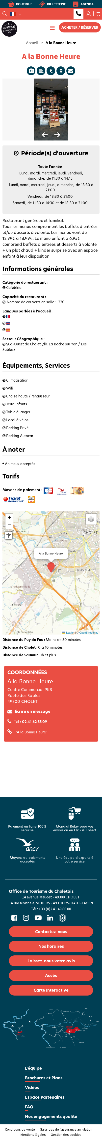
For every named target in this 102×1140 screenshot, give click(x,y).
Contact (71, 71)
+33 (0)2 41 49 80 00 (78, 14)
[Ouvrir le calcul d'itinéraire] (8, 535)
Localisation (61, 71)
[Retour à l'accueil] (9, 28)
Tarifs (51, 71)
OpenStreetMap (88, 632)
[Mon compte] (88, 14)
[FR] (15, 14)
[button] (98, 14)
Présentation (41, 71)
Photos (31, 71)
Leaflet (69, 632)
